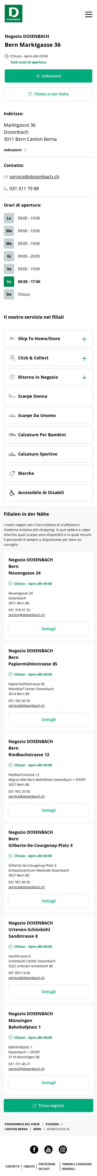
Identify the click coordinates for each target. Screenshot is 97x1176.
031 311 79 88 (24, 188)
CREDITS (29, 1166)
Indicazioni (15, 149)
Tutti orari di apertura (28, 62)
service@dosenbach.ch (34, 176)
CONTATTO (12, 1166)
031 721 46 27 (19, 1064)
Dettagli (49, 628)
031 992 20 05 (19, 791)
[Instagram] (63, 1152)
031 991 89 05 (19, 882)
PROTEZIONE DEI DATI (47, 1167)
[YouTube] (48, 1152)
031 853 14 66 (19, 973)
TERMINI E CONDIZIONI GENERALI (77, 1167)
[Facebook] (34, 1152)
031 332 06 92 (19, 700)
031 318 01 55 (19, 610)
